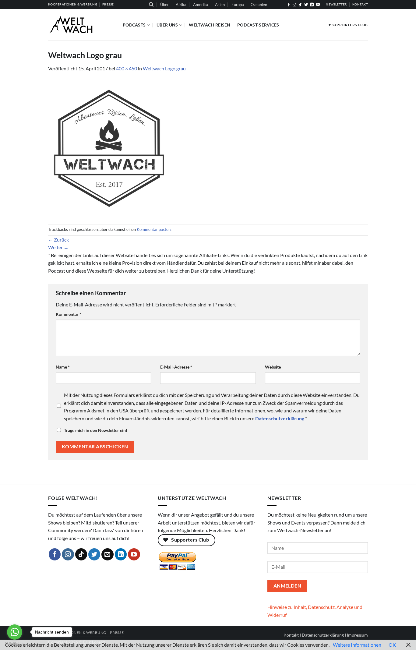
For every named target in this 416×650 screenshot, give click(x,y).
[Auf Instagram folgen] (294, 5)
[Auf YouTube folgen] (318, 5)
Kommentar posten (154, 229)
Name (63, 366)
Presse (117, 632)
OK (392, 645)
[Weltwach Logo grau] (109, 147)
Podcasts (134, 24)
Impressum (357, 635)
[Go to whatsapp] (14, 632)
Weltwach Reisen (209, 24)
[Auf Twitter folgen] (306, 5)
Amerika (200, 4)
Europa (237, 4)
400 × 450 (126, 68)
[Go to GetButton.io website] (14, 644)
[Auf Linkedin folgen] (312, 5)
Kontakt (291, 635)
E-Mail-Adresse (176, 366)
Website (273, 366)
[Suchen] (151, 4)
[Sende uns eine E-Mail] (107, 554)
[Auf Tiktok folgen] (300, 5)
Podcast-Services (258, 24)
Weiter (58, 247)
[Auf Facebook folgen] (289, 5)
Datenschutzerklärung (323, 635)
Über (164, 4)
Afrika (181, 4)
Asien (220, 4)
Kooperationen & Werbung (77, 632)
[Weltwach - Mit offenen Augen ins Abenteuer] (81, 25)
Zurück (58, 239)
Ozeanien (259, 4)
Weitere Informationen (357, 645)
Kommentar (68, 314)
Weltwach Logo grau (164, 68)
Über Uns (167, 24)
